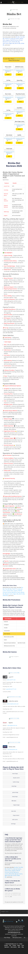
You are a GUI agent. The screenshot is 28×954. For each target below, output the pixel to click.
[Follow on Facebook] (8, 950)
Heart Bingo (7, 937)
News (18, 945)
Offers (9, 156)
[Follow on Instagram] (16, 950)
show (7, 911)
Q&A (19, 947)
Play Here (8, 74)
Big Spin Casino (9, 594)
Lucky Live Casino (14, 38)
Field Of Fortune (14, 40)
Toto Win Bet (8, 589)
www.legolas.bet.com (12, 725)
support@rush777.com (11, 689)
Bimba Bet (15, 42)
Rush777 (7, 38)
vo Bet (18, 37)
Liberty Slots (10, 590)
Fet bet (20, 40)
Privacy (14, 945)
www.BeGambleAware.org (14, 932)
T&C (10, 945)
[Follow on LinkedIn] (19, 950)
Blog (23, 947)
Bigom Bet (12, 43)
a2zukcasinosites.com (11, 943)
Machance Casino (7, 42)
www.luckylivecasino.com (12, 703)
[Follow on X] (12, 950)
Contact (6, 945)
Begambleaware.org (8, 70)
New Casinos (14, 947)
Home (20, 943)
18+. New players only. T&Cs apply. (8, 69)
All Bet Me (5, 595)
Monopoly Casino (17, 937)
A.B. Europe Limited (19, 58)
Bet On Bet (18, 43)
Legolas (8, 40)
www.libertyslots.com (12, 749)
